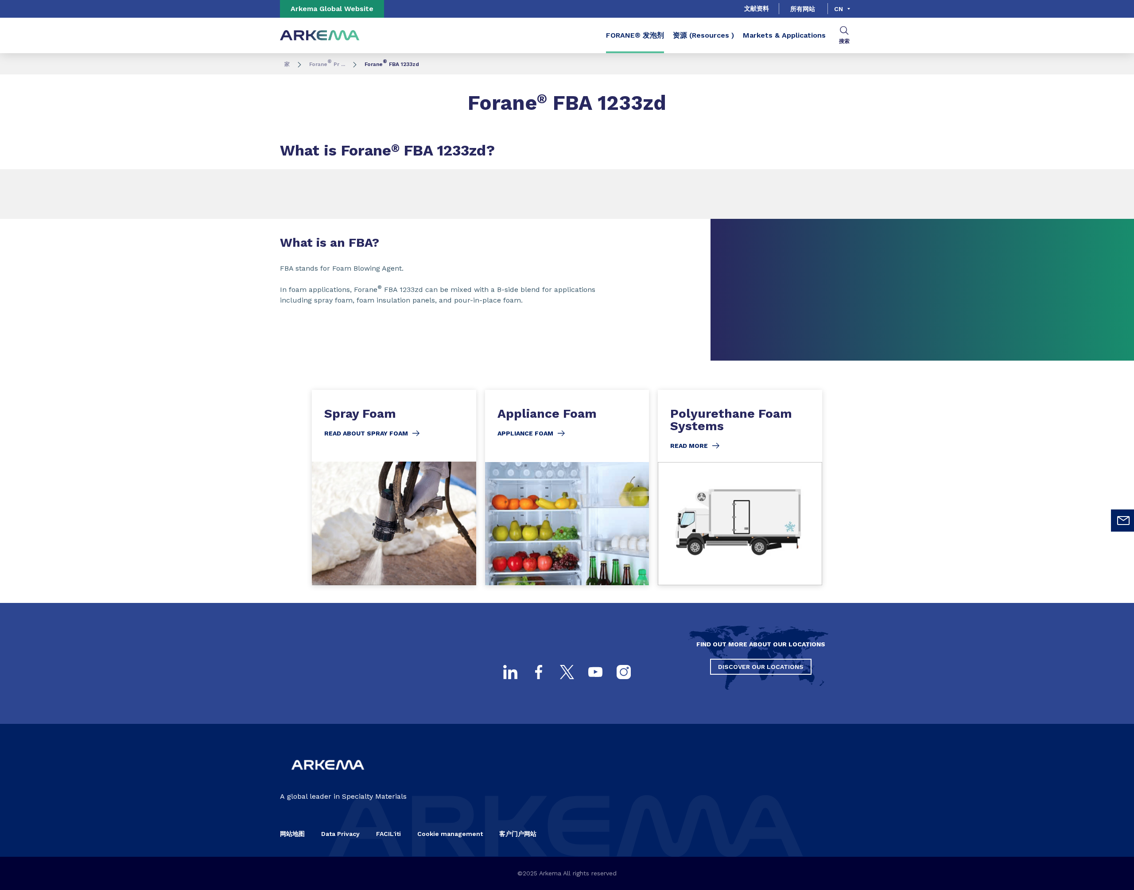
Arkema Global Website (332, 8)
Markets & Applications (784, 35)
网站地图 (292, 833)
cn (838, 8)
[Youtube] (595, 672)
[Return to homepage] (320, 35)
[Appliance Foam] (567, 487)
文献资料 (756, 8)
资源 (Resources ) (703, 35)
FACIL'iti (388, 833)
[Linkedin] (510, 672)
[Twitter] (567, 672)
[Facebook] (539, 672)
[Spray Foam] (394, 487)
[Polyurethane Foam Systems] (740, 487)
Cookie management (450, 833)
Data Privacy (340, 833)
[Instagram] (624, 672)
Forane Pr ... (327, 64)
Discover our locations (761, 666)
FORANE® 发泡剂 (635, 35)
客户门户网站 (517, 833)
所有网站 (802, 8)
